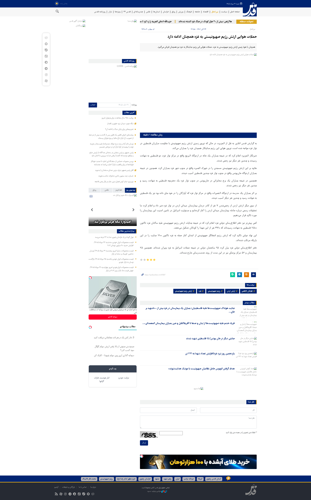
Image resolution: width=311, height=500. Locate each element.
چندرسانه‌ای (138, 12)
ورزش (180, 12)
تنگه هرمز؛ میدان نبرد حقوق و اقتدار (120, 123)
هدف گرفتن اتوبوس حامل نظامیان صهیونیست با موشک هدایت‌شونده (201, 369)
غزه (200, 291)
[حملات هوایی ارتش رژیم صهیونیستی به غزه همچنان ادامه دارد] (198, 92)
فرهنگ (189, 12)
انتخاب (92, 105)
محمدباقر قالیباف (89, 479)
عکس (148, 12)
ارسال (144, 442)
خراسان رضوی (145, 479)
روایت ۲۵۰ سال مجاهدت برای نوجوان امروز (117, 118)
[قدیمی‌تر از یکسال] (246, 312)
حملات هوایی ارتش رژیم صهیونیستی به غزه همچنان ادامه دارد (212, 37)
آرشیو (56, 487)
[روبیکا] (46, 37)
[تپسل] (141, 456)
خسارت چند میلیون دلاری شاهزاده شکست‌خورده (115, 176)
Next (92, 210)
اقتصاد (205, 12)
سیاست (224, 12)
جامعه (197, 12)
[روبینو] (46, 43)
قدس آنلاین (250, 9)
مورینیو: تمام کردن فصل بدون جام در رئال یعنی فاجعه (114, 181)
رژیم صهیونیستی (214, 291)
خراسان (166, 12)
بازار (110, 12)
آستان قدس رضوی (214, 479)
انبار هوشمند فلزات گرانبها (101, 379)
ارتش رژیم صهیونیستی (183, 291)
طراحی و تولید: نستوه (154, 491)
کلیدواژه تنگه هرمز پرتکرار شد (112, 222)
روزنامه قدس (99, 12)
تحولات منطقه (246, 22)
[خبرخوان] (56, 494)
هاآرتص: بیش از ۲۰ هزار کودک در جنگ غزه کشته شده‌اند (212, 22)
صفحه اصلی (235, 12)
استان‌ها (156, 12)
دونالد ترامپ (189, 479)
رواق (173, 12)
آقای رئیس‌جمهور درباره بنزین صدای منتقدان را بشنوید (114, 170)
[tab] (131, 190)
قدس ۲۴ (127, 12)
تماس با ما (82, 487)
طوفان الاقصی (247, 291)
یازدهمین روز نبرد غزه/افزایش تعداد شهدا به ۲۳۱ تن (210, 354)
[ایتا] (46, 56)
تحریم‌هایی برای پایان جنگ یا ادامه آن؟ (119, 129)
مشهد (157, 479)
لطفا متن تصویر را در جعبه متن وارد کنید (241, 432)
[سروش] (46, 62)
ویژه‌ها (118, 12)
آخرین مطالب (129, 112)
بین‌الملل (214, 12)
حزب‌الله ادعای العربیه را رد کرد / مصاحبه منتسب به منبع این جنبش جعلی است (142, 22)
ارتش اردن (231, 291)
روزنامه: (134, 105)
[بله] (46, 50)
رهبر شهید (167, 479)
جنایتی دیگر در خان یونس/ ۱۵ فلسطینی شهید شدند (210, 339)
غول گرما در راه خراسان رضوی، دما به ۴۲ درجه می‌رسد (114, 237)
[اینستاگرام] (46, 74)
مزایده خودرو (123, 378)
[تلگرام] (46, 68)
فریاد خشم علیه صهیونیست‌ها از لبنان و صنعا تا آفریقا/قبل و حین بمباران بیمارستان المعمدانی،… (188, 323)
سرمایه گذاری (112, 317)
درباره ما (93, 487)
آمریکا (200, 479)
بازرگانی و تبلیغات (68, 487)
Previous (133, 210)
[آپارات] (46, 80)
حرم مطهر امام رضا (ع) (126, 479)
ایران (177, 479)
